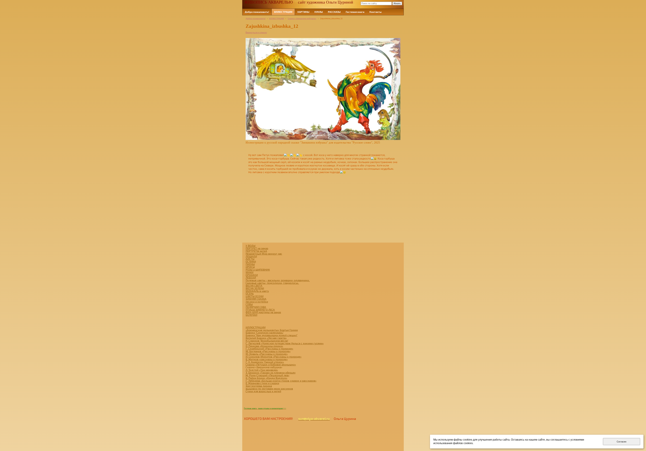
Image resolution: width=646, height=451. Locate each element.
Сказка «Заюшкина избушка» (302, 18)
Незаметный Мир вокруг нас (264, 253)
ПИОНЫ (250, 264)
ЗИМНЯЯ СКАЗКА (256, 298)
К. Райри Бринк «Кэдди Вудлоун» (266, 378)
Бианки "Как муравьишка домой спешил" (271, 335)
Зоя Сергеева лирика (259, 385)
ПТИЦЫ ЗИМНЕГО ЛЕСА (260, 309)
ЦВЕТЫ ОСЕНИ (254, 296)
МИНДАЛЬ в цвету (257, 291)
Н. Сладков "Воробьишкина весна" (267, 340)
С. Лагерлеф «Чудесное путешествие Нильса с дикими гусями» (285, 343)
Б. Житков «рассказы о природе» (267, 359)
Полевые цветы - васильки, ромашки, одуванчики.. (278, 280)
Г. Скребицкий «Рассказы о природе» (269, 348)
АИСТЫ (250, 258)
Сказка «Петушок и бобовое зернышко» (271, 364)
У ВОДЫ (250, 245)
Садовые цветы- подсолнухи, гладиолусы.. (272, 282)
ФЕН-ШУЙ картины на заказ (263, 312)
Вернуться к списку (256, 32)
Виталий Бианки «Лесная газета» (266, 337)
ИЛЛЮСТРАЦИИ (276, 18)
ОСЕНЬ (250, 293)
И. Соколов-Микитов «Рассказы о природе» (273, 356)
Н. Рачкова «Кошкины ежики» (264, 346)
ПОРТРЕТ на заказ (257, 248)
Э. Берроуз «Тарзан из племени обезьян (270, 372)
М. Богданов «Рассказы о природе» (268, 351)
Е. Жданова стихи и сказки (262, 383)
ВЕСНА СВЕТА (254, 285)
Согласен (621, 441)
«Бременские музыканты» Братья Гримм (272, 330)
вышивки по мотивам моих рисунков (269, 388)
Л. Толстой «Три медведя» (262, 369)
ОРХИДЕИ (252, 275)
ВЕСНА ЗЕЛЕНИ (255, 288)
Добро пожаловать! (255, 18)
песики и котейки (257, 301)
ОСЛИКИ (251, 261)
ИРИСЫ (250, 266)
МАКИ (249, 272)
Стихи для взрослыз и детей (263, 391)
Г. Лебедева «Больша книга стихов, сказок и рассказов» (281, 380)
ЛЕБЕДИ (251, 277)
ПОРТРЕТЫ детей (256, 250)
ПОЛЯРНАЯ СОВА (256, 307)
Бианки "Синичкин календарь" (265, 332)
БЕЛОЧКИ (251, 314)
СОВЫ (249, 304)
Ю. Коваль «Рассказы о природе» (267, 353)
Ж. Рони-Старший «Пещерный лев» (267, 375)
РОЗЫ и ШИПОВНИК (258, 269)
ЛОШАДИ (251, 256)
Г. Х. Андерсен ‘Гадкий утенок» (265, 362)
